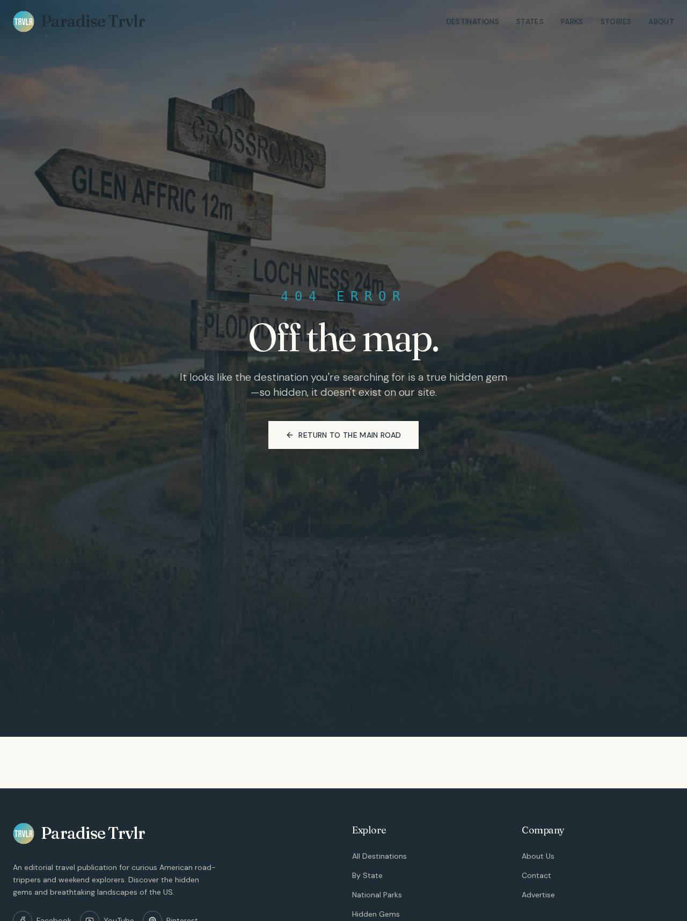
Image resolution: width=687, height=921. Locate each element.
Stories (616, 21)
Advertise (538, 895)
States (530, 21)
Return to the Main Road (349, 435)
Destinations (472, 21)
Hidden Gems (376, 914)
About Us (538, 856)
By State (367, 875)
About (661, 21)
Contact (536, 875)
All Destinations (379, 856)
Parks (572, 21)
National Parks (377, 895)
